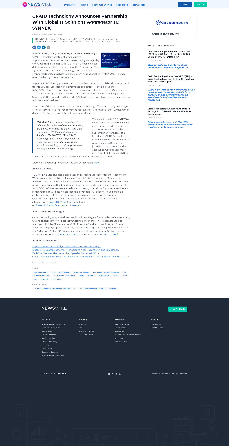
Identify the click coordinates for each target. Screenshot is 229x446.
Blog (80, 328)
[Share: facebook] (34, 47)
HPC (124, 272)
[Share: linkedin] (44, 47)
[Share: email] (48, 47)
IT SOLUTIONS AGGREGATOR (64, 276)
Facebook (59, 205)
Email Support (157, 328)
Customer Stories (86, 331)
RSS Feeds (119, 338)
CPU (53, 272)
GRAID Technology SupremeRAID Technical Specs (56, 289)
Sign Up (200, 4)
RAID (115, 276)
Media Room (47, 348)
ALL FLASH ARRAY (40, 272)
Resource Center (122, 324)
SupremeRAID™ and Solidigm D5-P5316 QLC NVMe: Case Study (66, 246)
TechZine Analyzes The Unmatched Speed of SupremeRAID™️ (65, 253)
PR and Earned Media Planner (127, 335)
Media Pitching (48, 338)
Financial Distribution (51, 328)
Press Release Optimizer (53, 355)
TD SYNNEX (57, 279)
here (97, 162)
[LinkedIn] (116, 374)
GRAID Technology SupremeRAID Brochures (99, 289)
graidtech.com (68, 234)
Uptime (183, 373)
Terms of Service (160, 373)
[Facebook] (109, 374)
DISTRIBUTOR (64, 272)
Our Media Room (85, 335)
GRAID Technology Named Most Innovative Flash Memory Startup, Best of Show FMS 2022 (80, 256)
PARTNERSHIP (104, 276)
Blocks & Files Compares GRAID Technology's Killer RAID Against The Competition (75, 250)
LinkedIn (49, 205)
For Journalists (120, 328)
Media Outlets (120, 342)
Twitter (39, 205)
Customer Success (50, 352)
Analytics (46, 345)
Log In (185, 4)
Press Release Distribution (53, 324)
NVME (82, 276)
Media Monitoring (49, 342)
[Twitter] (112, 374)
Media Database (49, 335)
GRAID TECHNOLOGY (81, 272)
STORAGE (45, 279)
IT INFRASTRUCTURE (42, 276)
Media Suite (47, 331)
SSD (35, 279)
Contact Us (156, 324)
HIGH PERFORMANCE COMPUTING (106, 272)
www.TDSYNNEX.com (61, 202)
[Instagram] (120, 374)
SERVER (124, 276)
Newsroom (119, 331)
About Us (82, 324)
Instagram (75, 205)
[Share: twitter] (39, 47)
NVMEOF (91, 276)
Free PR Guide (177, 309)
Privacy (174, 373)
